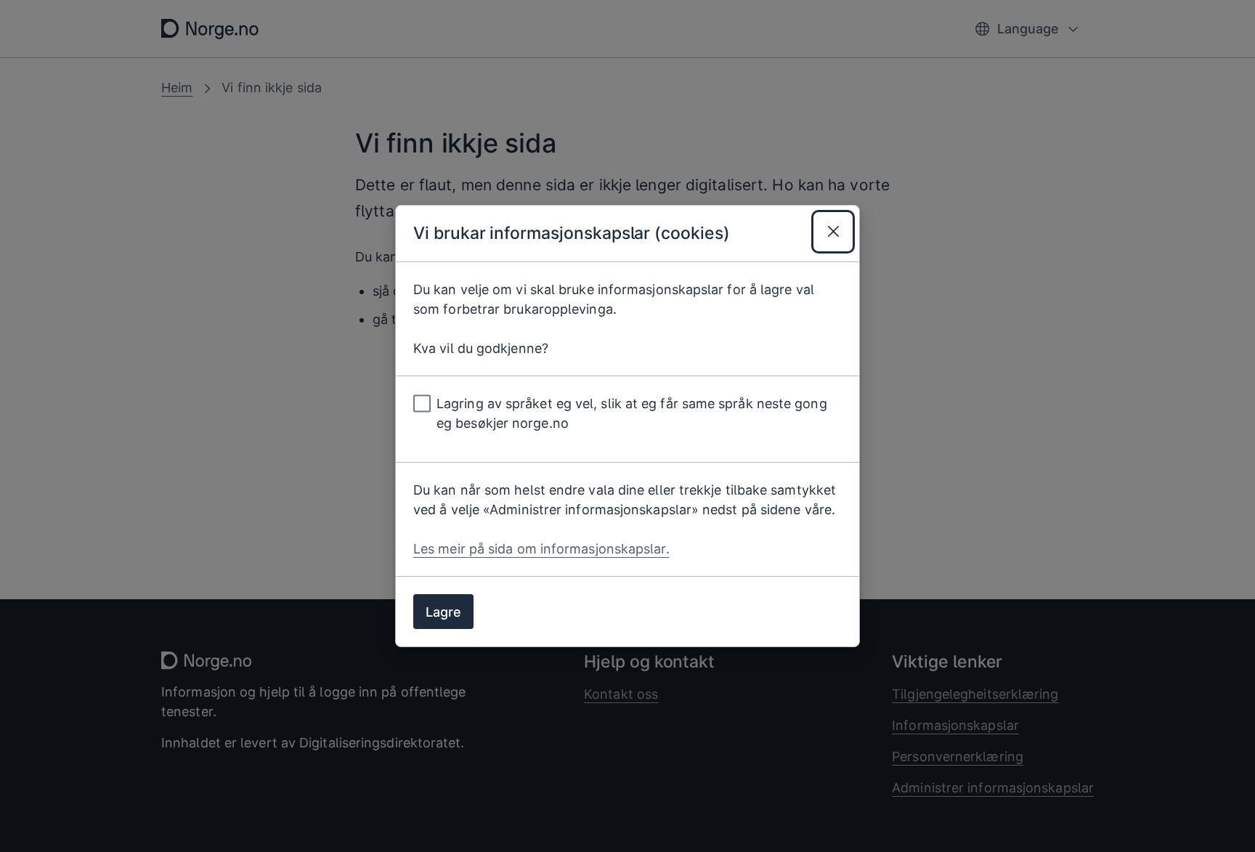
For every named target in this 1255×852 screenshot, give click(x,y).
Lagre (443, 612)
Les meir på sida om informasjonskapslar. (541, 548)
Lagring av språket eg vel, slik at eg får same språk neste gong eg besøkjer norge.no (631, 413)
